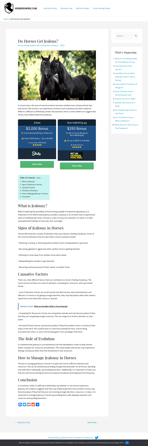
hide (38, 178)
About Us (89, 437)
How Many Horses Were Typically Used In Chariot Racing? (125, 76)
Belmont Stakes (82, 8)
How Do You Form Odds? (125, 99)
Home (6, 19)
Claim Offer (37, 164)
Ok (127, 443)
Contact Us (79, 437)
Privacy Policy (54, 437)
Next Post (93, 422)
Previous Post (22, 422)
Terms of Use (67, 437)
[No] (145, 443)
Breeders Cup (66, 8)
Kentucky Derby (50, 8)
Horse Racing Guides (101, 8)
